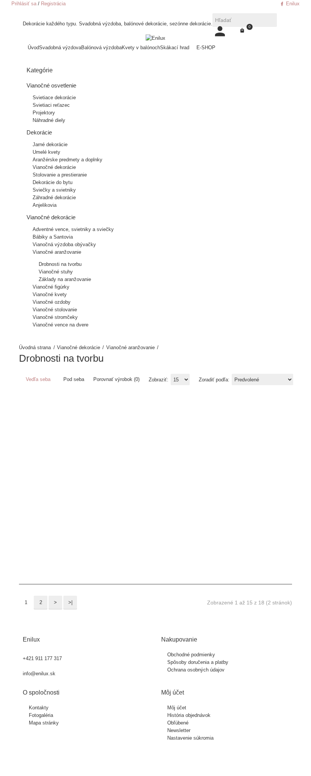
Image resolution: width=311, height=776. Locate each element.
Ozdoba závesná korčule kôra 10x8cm (266, 456)
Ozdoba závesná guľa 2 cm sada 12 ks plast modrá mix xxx (175, 467)
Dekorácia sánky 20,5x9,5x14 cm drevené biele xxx (125, 456)
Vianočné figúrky (51, 287)
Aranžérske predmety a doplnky (67, 159)
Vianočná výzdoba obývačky (64, 244)
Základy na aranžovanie (65, 279)
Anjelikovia (45, 205)
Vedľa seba (37, 379)
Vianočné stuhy (56, 272)
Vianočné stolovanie (55, 309)
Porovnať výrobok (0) (116, 379)
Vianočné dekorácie (78, 347)
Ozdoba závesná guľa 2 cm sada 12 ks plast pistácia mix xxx (193, 467)
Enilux (292, 3)
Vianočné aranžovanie (130, 347)
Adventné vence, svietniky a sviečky (73, 229)
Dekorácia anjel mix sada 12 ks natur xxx (31, 456)
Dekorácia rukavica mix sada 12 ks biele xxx (104, 456)
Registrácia (53, 3)
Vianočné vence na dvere (60, 325)
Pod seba (73, 379)
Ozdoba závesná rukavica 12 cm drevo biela (284, 460)
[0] (242, 30)
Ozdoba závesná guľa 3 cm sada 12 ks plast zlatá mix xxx (247, 467)
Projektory (44, 113)
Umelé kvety (46, 152)
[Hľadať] (270, 20)
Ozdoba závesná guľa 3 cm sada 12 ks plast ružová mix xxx (229, 467)
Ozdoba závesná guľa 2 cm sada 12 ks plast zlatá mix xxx (211, 467)
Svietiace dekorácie (54, 97)
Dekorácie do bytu (52, 182)
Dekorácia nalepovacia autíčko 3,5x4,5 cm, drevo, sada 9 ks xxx (88, 460)
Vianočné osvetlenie (51, 85)
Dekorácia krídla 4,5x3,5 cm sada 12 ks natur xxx (67, 460)
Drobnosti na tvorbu (60, 264)
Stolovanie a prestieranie (60, 175)
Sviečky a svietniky (54, 190)
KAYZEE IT (186, 759)
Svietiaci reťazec (51, 105)
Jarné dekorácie (50, 144)
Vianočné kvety (50, 294)
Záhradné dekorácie (54, 197)
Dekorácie (39, 132)
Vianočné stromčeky (55, 317)
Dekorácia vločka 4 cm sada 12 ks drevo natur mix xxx (140, 463)
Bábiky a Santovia (53, 237)
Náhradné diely (49, 120)
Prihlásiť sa (23, 3)
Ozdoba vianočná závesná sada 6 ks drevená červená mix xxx (157, 467)
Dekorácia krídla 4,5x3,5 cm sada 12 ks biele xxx (49, 460)
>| (70, 602)
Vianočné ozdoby (52, 302)
